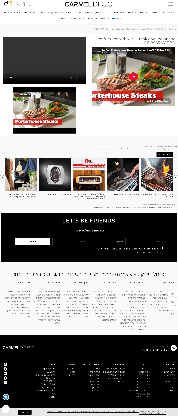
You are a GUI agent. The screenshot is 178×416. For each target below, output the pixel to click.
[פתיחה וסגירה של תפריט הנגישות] (6, 397)
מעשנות (97, 368)
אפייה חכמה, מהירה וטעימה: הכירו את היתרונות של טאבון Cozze (22, 195)
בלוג (173, 387)
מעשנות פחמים (94, 375)
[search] (18, 3)
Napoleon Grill (49, 368)
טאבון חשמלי (94, 381)
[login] (29, 3)
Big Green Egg (48, 387)
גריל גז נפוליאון (144, 371)
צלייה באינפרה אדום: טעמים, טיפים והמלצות (158, 195)
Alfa (53, 393)
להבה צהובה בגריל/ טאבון (139, 390)
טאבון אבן (96, 387)
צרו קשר (171, 384)
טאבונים (97, 378)
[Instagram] (5, 369)
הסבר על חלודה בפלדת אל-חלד (125, 194)
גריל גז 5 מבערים (143, 387)
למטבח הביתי (119, 381)
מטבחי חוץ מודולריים (116, 375)
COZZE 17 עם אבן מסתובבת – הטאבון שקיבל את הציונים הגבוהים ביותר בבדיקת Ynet (89, 196)
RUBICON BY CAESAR (44, 375)
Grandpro (51, 378)
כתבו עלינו (171, 390)
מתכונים (165, 29)
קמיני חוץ (71, 375)
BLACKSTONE (48, 384)
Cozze (52, 397)
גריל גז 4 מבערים (143, 384)
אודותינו (172, 368)
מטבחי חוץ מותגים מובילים (114, 371)
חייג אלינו (173, 305)
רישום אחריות (169, 371)
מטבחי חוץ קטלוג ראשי (115, 368)
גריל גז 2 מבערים (143, 378)
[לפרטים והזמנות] (174, 348)
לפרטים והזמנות (159, 346)
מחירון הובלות (169, 381)
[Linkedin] (5, 382)
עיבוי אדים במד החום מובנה (59, 194)
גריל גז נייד (146, 368)
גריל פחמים (95, 390)
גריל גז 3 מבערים (143, 381)
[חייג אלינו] (172, 302)
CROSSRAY (99, 29)
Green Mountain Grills (45, 390)
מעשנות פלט (95, 371)
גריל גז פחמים (144, 375)
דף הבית (173, 29)
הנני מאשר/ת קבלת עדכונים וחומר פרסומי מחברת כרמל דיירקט (128, 248)
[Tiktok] (5, 378)
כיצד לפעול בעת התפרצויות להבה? (142, 394)
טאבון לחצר (95, 384)
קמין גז (72, 371)
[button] (173, 295)
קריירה (172, 378)
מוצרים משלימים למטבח (115, 378)
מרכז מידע (171, 375)
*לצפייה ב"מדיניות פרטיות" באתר (150, 252)
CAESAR (51, 371)
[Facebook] (5, 364)
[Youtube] (5, 373)
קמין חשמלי (70, 368)
